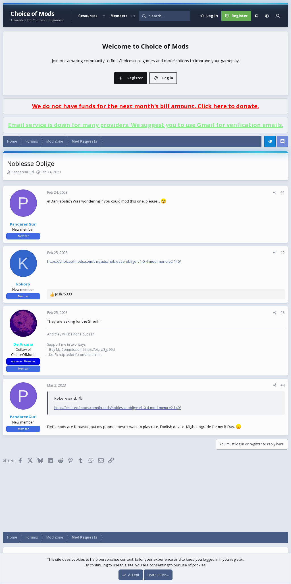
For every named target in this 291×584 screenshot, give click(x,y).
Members (119, 15)
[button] (104, 16)
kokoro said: (65, 398)
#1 (282, 192)
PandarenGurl (22, 172)
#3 (282, 312)
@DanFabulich (59, 201)
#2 (282, 252)
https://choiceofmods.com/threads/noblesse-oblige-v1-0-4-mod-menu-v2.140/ (114, 261)
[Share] (274, 192)
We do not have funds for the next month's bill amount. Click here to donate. (145, 106)
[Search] (278, 16)
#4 (282, 385)
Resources (87, 15)
